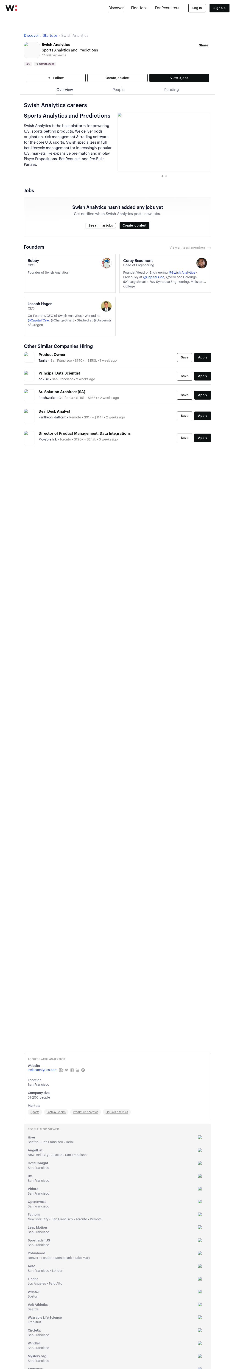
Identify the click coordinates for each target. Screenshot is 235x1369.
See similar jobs (101, 225)
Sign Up (219, 8)
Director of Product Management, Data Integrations (85, 433)
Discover (116, 8)
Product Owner (52, 355)
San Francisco (38, 1084)
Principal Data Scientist (59, 373)
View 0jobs (179, 78)
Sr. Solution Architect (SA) (62, 392)
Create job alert (117, 78)
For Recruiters (167, 8)
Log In (197, 8)
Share (203, 45)
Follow (58, 78)
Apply (202, 357)
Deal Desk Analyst (54, 411)
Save (184, 357)
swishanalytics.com (42, 1070)
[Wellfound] (11, 8)
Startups (50, 35)
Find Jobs (139, 8)
